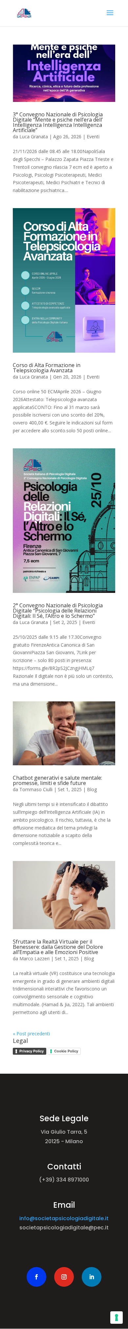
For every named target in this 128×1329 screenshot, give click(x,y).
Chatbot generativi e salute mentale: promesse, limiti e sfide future (57, 780)
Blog (92, 789)
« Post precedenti (31, 1033)
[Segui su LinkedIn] (91, 1277)
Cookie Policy (66, 1051)
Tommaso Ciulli (36, 789)
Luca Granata (33, 136)
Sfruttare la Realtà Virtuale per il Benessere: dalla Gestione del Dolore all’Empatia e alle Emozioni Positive (58, 947)
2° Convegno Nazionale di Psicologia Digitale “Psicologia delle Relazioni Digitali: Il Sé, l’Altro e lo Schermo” (58, 610)
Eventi (93, 136)
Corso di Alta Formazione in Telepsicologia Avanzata (46, 368)
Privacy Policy (31, 1051)
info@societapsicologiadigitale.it (64, 1218)
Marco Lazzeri (34, 958)
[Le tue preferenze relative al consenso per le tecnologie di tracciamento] (116, 1317)
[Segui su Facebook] (36, 1277)
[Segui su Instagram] (64, 1277)
